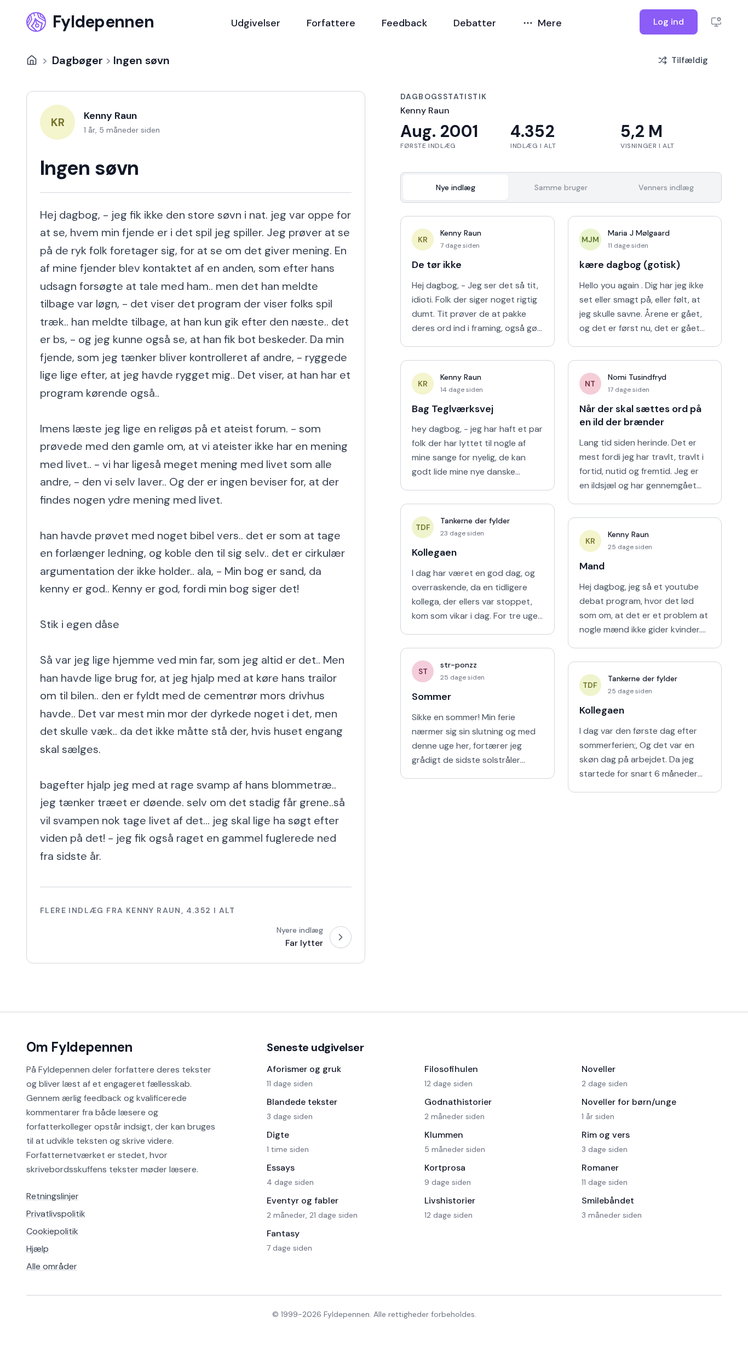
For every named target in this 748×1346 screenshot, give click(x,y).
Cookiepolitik (52, 1231)
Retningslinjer (52, 1196)
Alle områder (51, 1266)
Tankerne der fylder (475, 521)
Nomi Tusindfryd (637, 377)
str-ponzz (458, 665)
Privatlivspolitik (55, 1213)
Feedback (404, 23)
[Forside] (31, 60)
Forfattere (331, 23)
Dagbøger (77, 60)
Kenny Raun (460, 233)
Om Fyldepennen (79, 1047)
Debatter (474, 23)
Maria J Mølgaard (639, 233)
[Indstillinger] (716, 21)
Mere (550, 23)
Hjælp (37, 1248)
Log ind (668, 21)
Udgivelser (255, 23)
